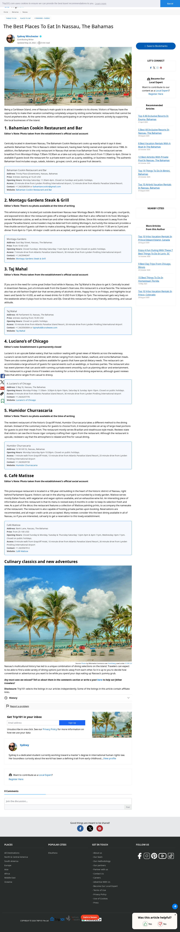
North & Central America (16, 857)
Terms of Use (99, 890)
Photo (83, 663)
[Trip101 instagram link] (157, 67)
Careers (97, 877)
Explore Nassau (90, 917)
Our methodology (101, 861)
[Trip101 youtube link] (162, 856)
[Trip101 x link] (154, 67)
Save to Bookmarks (156, 46)
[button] (175, 906)
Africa (7, 873)
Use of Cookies (100, 898)
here (99, 679)
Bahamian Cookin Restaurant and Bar (34, 189)
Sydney (24, 745)
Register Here (16, 779)
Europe (7, 865)
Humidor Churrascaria (26, 465)
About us (97, 853)
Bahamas (39, 18)
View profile (109, 758)
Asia (6, 869)
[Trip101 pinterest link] (161, 67)
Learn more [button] (100, 3)
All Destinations (11, 853)
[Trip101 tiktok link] (170, 855)
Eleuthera (52, 853)
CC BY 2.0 (128, 663)
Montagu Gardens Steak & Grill (31, 258)
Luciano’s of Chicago (26, 400)
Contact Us (98, 873)
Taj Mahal (20, 330)
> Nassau (46, 18)
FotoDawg (112, 663)
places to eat (25, 18)
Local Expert (45, 775)
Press (96, 902)
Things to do (11, 18)
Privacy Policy (50, 729)
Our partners (99, 865)
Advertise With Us (101, 882)
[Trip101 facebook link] (151, 67)
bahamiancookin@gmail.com (47, 186)
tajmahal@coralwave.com (45, 327)
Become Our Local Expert (105, 886)
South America (11, 861)
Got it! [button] (170, 4)
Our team (97, 857)
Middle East (9, 877)
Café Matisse (22, 551)
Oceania (8, 882)
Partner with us (100, 869)
